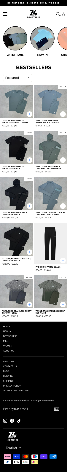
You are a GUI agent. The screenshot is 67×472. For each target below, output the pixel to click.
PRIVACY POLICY (12, 385)
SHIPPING (8, 381)
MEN (5, 341)
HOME (6, 326)
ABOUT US (8, 350)
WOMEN (7, 345)
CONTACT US (10, 366)
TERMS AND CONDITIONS (16, 390)
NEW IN (7, 331)
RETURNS (8, 376)
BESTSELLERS (10, 336)
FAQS (6, 371)
